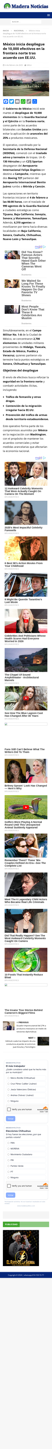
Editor (29, 65)
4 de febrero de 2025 (14, 65)
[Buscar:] (26, 21)
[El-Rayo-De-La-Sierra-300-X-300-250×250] (21, 1264)
